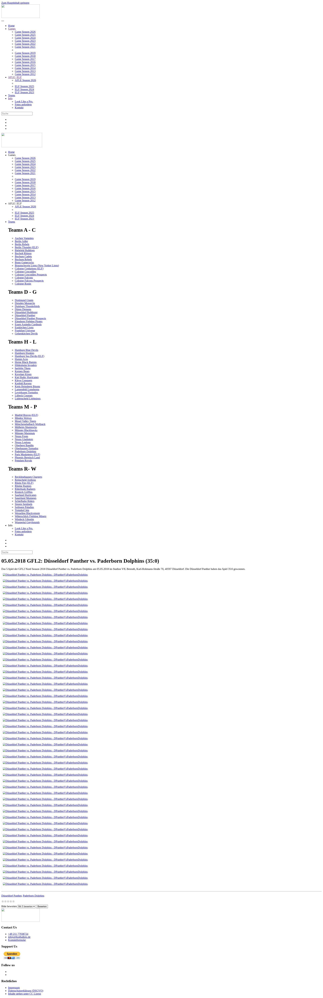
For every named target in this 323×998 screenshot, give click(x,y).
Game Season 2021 (25, 46)
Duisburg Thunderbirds (27, 306)
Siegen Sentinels (23, 504)
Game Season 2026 (25, 31)
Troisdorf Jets (22, 510)
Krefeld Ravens (23, 383)
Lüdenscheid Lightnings (28, 398)
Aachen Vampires (24, 238)
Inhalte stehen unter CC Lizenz (24, 993)
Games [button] (11, 155)
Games (11, 28)
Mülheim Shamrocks (26, 427)
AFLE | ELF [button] (15, 203)
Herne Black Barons (26, 362)
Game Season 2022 (25, 43)
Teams (11, 95)
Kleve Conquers (23, 380)
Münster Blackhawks (26, 430)
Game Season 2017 (25, 59)
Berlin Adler (21, 241)
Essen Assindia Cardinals (28, 324)
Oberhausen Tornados (26, 448)
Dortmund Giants (24, 300)
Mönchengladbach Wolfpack (30, 424)
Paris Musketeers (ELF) (27, 454)
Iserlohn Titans (22, 368)
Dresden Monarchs (25, 303)
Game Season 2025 (25, 34)
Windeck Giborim (24, 519)
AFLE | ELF (15, 77)
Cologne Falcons (24, 277)
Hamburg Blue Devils (26, 350)
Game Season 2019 (25, 53)
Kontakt (19, 107)
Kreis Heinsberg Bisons (27, 386)
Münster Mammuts (25, 433)
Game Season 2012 (25, 74)
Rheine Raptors (23, 486)
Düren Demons (23, 309)
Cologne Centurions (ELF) (29, 268)
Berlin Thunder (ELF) (26, 247)
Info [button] (10, 525)
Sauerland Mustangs (25, 498)
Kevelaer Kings (23, 374)
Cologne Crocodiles (25, 271)
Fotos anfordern (23, 104)
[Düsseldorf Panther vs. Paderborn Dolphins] (44, 576)
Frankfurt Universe (25, 330)
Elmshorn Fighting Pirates (28, 321)
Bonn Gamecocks (24, 262)
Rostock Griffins (23, 492)
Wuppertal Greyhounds (27, 522)
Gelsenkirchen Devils (26, 333)
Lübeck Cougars (23, 395)
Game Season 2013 (25, 71)
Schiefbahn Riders (24, 501)
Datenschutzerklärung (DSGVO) (25, 990)
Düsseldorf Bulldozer (26, 312)
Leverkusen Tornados (26, 392)
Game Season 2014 (25, 68)
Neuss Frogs (21, 436)
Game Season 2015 (25, 65)
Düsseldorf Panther (25, 315)
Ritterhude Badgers (25, 489)
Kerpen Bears (22, 371)
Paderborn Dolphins (25, 451)
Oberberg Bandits (24, 445)
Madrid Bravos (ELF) (26, 415)
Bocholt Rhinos (23, 253)
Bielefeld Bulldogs (25, 250)
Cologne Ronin (23, 283)
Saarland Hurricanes (25, 495)
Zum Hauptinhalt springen (15, 2)
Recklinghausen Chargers (28, 476)
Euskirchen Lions (24, 327)
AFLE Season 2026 (25, 80)
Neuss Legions (23, 442)
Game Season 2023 (25, 40)
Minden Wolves (23, 418)
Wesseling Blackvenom (27, 513)
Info (10, 98)
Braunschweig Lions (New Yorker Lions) (37, 265)
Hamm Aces (21, 359)
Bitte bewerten (9, 906)
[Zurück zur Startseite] (20, 16)
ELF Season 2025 (24, 86)
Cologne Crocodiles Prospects (31, 274)
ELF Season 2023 (24, 92)
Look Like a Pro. (24, 101)
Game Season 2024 (25, 37)
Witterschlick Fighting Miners (30, 516)
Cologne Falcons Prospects (29, 280)
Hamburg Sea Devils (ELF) (29, 356)
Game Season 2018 (25, 56)
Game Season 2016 (25, 62)
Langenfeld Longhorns (27, 389)
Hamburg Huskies (24, 353)
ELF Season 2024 (24, 89)
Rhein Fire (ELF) (24, 482)
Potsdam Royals (23, 460)
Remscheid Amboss (25, 479)
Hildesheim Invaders (26, 365)
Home (11, 25)
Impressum (14, 987)
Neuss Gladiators (24, 439)
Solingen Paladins (24, 507)
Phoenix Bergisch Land (27, 457)
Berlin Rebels (22, 244)
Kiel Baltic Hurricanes (27, 377)
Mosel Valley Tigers (25, 421)
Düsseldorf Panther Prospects (30, 318)
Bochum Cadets (23, 256)
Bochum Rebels (23, 259)
